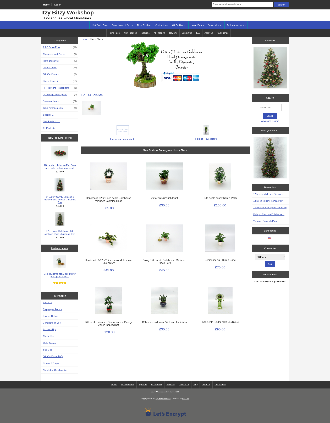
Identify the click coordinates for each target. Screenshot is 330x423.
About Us (209, 33)
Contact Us (187, 33)
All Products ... (50, 128)
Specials (145, 33)
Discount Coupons (52, 363)
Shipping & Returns (52, 309)
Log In (57, 4)
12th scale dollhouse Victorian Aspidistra (164, 322)
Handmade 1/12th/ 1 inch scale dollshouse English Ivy (108, 261)
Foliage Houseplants (206, 138)
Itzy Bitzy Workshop (67, 12)
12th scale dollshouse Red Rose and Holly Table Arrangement (60, 166)
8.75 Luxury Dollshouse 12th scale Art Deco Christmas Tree (60, 232)
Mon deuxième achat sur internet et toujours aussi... (59, 275)
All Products (159, 33)
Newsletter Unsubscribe (55, 370)
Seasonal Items (215, 25)
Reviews (173, 33)
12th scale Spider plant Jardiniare (220, 322)
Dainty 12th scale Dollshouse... (268, 214)
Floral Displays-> (60, 61)
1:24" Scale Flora (100, 25)
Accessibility (49, 329)
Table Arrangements (236, 25)
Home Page (114, 33)
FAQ (198, 33)
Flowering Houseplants (122, 139)
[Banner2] (270, 158)
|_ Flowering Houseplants (60, 88)
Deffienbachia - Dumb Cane (220, 260)
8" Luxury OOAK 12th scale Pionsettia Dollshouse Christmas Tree (60, 200)
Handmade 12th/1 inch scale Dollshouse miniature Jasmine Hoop (108, 199)
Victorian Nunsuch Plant (164, 198)
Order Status (49, 343)
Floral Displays (144, 25)
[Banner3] (270, 68)
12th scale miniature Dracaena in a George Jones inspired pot (109, 323)
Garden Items (161, 25)
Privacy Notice (50, 316)
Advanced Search (270, 121)
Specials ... (48, 115)
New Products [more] (60, 137)
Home (46, 4)
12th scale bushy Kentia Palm (220, 198)
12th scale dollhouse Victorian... (269, 194)
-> (60, 81)
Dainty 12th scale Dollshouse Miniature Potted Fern (164, 261)
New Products (130, 33)
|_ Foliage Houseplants (60, 94)
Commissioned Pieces (122, 25)
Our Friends (222, 33)
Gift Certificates (179, 25)
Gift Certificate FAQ (53, 356)
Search (270, 97)
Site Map (47, 349)
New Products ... (51, 121)
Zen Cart (185, 398)
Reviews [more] (60, 248)
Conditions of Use (52, 323)
